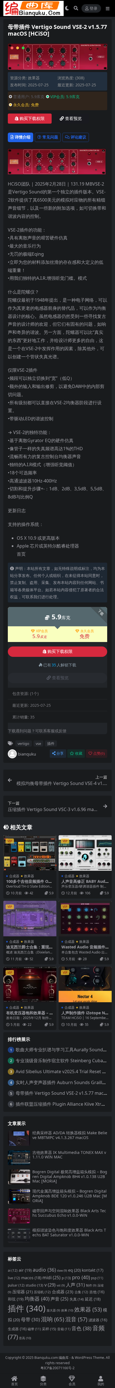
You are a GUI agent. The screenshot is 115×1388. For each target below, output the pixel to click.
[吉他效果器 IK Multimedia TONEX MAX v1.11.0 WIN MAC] (19, 1157)
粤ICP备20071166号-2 (57, 1368)
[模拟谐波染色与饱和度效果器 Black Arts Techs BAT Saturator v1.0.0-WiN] (19, 1235)
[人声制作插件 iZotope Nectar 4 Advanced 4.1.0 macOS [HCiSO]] (85, 984)
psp (97, 1278)
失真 (77, 1299)
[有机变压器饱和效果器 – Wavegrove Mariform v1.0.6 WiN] (29, 984)
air (25, 1270)
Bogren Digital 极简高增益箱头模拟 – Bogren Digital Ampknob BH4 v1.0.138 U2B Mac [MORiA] (69, 1176)
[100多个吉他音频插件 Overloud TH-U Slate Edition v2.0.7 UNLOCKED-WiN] (29, 853)
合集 (81, 1292)
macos (31, 1277)
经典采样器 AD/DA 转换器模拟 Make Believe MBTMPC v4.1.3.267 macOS (69, 1135)
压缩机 (42, 1292)
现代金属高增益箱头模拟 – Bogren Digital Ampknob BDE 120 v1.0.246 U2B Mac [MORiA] (69, 1195)
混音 (76, 1319)
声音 (59, 1299)
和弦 (15, 1299)
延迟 (92, 1299)
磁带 (34, 1329)
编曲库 (64, 1357)
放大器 (53, 1310)
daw (62, 1270)
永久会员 (87, 631)
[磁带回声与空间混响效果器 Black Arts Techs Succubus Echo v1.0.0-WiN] (19, 1216)
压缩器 (22, 1291)
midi (51, 1277)
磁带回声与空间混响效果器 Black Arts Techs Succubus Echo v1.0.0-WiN (69, 1213)
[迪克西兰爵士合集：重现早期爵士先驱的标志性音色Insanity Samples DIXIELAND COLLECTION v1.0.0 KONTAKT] (29, 918)
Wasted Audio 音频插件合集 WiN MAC (83, 949)
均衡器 (37, 1298)
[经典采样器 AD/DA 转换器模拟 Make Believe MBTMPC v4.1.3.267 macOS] (19, 1138)
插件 (50, 743)
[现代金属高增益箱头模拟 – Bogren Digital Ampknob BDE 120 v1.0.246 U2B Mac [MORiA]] (19, 1196)
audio (44, 1269)
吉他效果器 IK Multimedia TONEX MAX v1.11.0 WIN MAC (69, 1155)
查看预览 (73, 118)
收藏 (78, 753)
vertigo (23, 743)
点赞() (99, 753)
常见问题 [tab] (50, 137)
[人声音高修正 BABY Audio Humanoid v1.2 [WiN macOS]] (85, 853)
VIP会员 (42, 631)
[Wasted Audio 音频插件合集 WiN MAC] (85, 918)
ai (13, 1270)
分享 (60, 753)
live (14, 1278)
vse (38, 743)
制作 (91, 1285)
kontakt (92, 1270)
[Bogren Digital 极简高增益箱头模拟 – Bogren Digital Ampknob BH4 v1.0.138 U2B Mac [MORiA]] (19, 1177)
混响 (52, 1319)
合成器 (14, 876)
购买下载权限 (32, 118)
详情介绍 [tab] (22, 137)
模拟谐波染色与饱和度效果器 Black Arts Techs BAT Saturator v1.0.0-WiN (69, 1232)
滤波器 (97, 1319)
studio (34, 1285)
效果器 (34, 77)
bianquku (27, 754)
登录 (93, 8)
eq (74, 1270)
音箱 (63, 1329)
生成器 (17, 1328)
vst (61, 1285)
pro (81, 1277)
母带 (30, 1319)
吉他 (96, 1291)
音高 (25, 1338)
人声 (75, 1284)
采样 (49, 1328)
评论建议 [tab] (78, 137)
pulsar (16, 1285)
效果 (67, 1310)
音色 (81, 1328)
